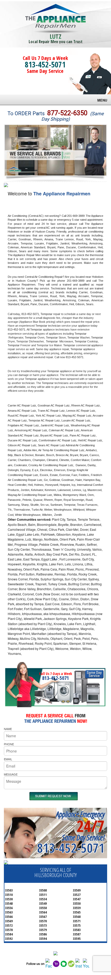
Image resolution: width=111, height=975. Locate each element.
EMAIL (8, 759)
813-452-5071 (45, 64)
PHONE (9, 744)
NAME (8, 729)
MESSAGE (11, 774)
